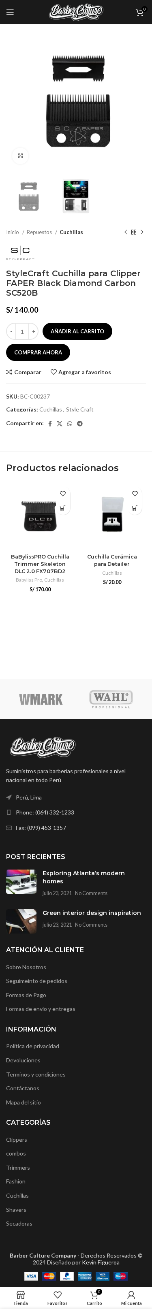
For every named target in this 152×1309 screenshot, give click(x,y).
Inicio (13, 232)
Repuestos (40, 232)
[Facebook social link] (50, 423)
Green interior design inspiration (92, 913)
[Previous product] (126, 232)
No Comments (91, 893)
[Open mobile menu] (10, 12)
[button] (63, 508)
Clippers (16, 1139)
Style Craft (80, 409)
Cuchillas (71, 232)
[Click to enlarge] (20, 156)
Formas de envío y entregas (40, 1008)
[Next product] (142, 232)
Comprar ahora (38, 352)
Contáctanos (22, 1088)
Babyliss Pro (29, 580)
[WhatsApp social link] (70, 423)
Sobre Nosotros (26, 967)
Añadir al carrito (77, 331)
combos (16, 1153)
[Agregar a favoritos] (63, 493)
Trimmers (18, 1167)
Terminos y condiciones (36, 1074)
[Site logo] (76, 11)
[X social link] (59, 423)
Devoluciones (23, 1060)
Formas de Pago (26, 994)
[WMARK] (41, 699)
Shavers (16, 1209)
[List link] (76, 812)
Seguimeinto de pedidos (36, 980)
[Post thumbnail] (21, 883)
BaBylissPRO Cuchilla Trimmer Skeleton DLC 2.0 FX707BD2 (40, 564)
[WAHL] (111, 699)
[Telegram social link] (80, 423)
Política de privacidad (32, 1046)
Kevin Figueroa (101, 1262)
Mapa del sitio (23, 1102)
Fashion (16, 1181)
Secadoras (19, 1223)
